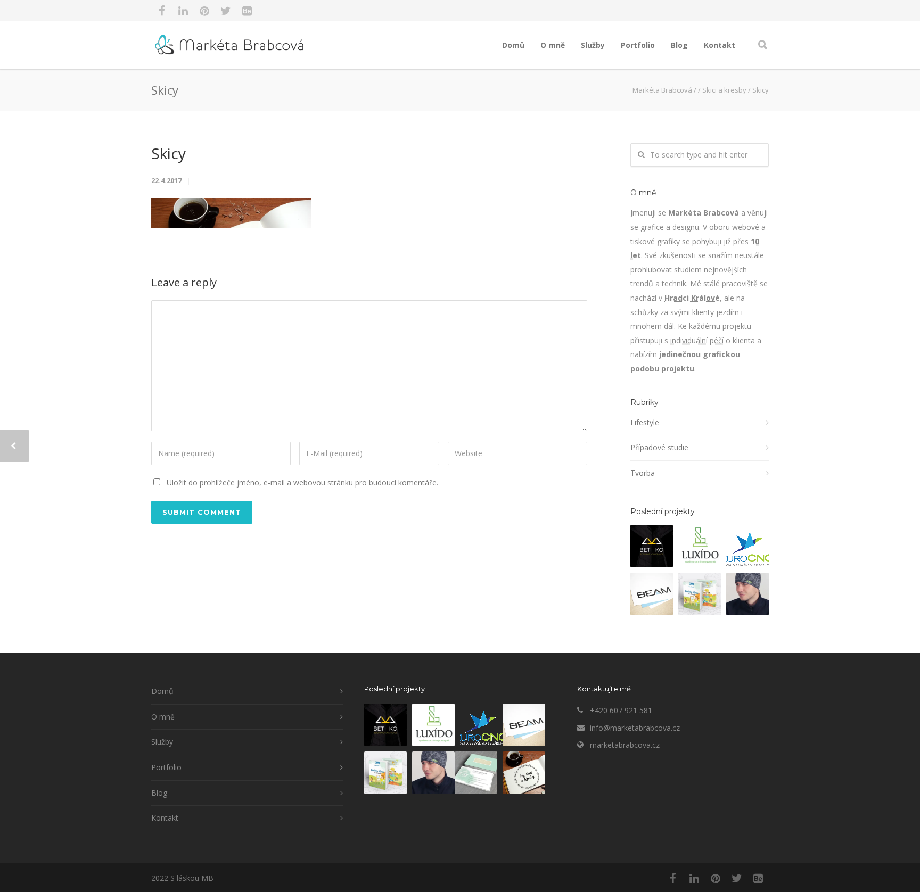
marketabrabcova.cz (625, 745)
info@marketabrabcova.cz (635, 728)
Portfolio (638, 45)
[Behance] (247, 10)
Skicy (168, 153)
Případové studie (659, 447)
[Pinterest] (204, 10)
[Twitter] (225, 10)
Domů (513, 45)
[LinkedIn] (183, 10)
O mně (552, 45)
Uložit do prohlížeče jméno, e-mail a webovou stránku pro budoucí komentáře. (302, 482)
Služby (593, 45)
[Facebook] (161, 10)
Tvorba (642, 473)
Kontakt (719, 45)
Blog (679, 45)
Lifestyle (644, 422)
